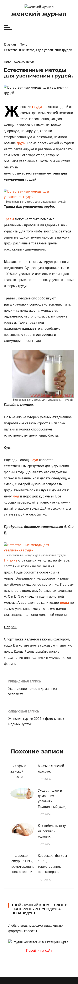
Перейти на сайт (39, 950)
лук (35, 460)
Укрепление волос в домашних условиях (32, 691)
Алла (48, 779)
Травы (9, 219)
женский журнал (39, 13)
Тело (7, 61)
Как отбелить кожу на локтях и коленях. (52, 831)
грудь (21, 143)
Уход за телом (24, 61)
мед (16, 496)
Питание (10, 560)
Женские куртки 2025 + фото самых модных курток (36, 721)
